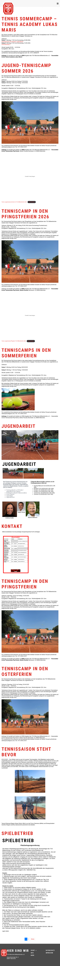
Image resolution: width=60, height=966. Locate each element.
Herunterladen (32, 202)
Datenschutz (50, 950)
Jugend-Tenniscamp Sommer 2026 (26, 68)
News (32, 955)
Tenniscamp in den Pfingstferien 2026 (25, 213)
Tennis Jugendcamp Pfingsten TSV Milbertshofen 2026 (14, 341)
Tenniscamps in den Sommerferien (26, 352)
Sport (33, 950)
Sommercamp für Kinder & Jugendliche (12, 41)
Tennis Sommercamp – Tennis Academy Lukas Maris (30, 24)
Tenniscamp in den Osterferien (25, 671)
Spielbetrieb (17, 833)
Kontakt (12, 526)
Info (32, 953)
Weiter (32, 939)
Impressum (49, 953)
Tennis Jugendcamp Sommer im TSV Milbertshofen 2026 (14, 202)
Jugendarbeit (19, 426)
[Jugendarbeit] (30, 445)
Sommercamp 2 (6, 44)
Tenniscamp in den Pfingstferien (25, 584)
